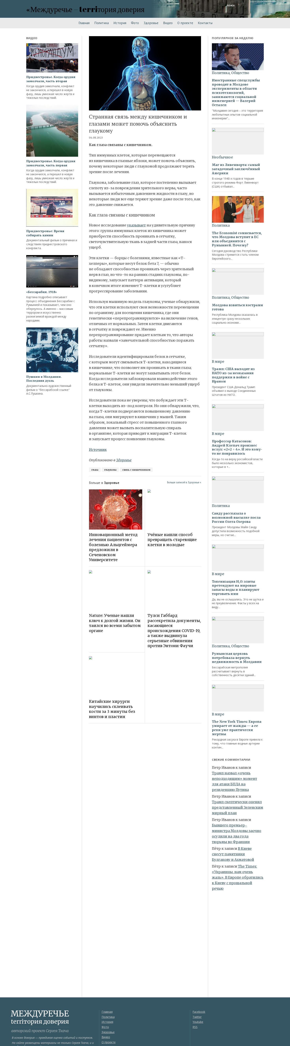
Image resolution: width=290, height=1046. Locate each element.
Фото (135, 23)
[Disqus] (145, 782)
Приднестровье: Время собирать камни (45, 233)
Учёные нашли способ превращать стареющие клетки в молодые (172, 539)
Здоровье (151, 23)
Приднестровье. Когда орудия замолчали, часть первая (50, 163)
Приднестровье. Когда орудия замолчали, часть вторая (50, 79)
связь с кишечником (136, 469)
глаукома (110, 469)
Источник (98, 450)
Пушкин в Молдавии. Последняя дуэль (43, 379)
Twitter (197, 1017)
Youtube (198, 1022)
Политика (101, 23)
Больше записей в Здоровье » (184, 482)
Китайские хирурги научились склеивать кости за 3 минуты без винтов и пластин (112, 709)
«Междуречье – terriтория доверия (85, 9)
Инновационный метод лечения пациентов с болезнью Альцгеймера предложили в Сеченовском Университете (113, 547)
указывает (136, 225)
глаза (94, 469)
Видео (168, 23)
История (119, 23)
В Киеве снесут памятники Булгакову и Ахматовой (233, 854)
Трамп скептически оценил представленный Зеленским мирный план (237, 807)
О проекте (185, 23)
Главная (84, 23)
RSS (195, 1027)
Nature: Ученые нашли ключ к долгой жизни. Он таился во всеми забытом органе (115, 623)
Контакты (205, 23)
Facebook (199, 1012)
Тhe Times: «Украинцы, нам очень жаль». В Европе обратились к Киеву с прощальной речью (237, 877)
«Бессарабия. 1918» (41, 292)
